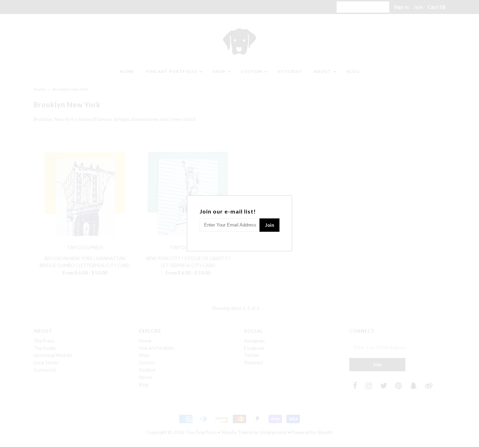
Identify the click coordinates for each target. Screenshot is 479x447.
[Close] (287, 199)
